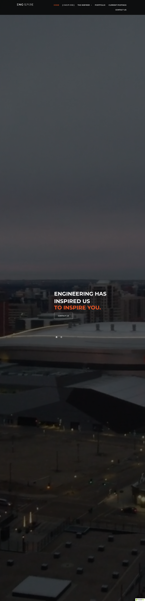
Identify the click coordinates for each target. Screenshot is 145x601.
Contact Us (120, 10)
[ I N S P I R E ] (68, 5)
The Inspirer (84, 5)
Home (56, 5)
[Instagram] (61, 337)
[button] (84, 5)
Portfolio (100, 5)
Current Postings (117, 5)
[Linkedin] (56, 337)
